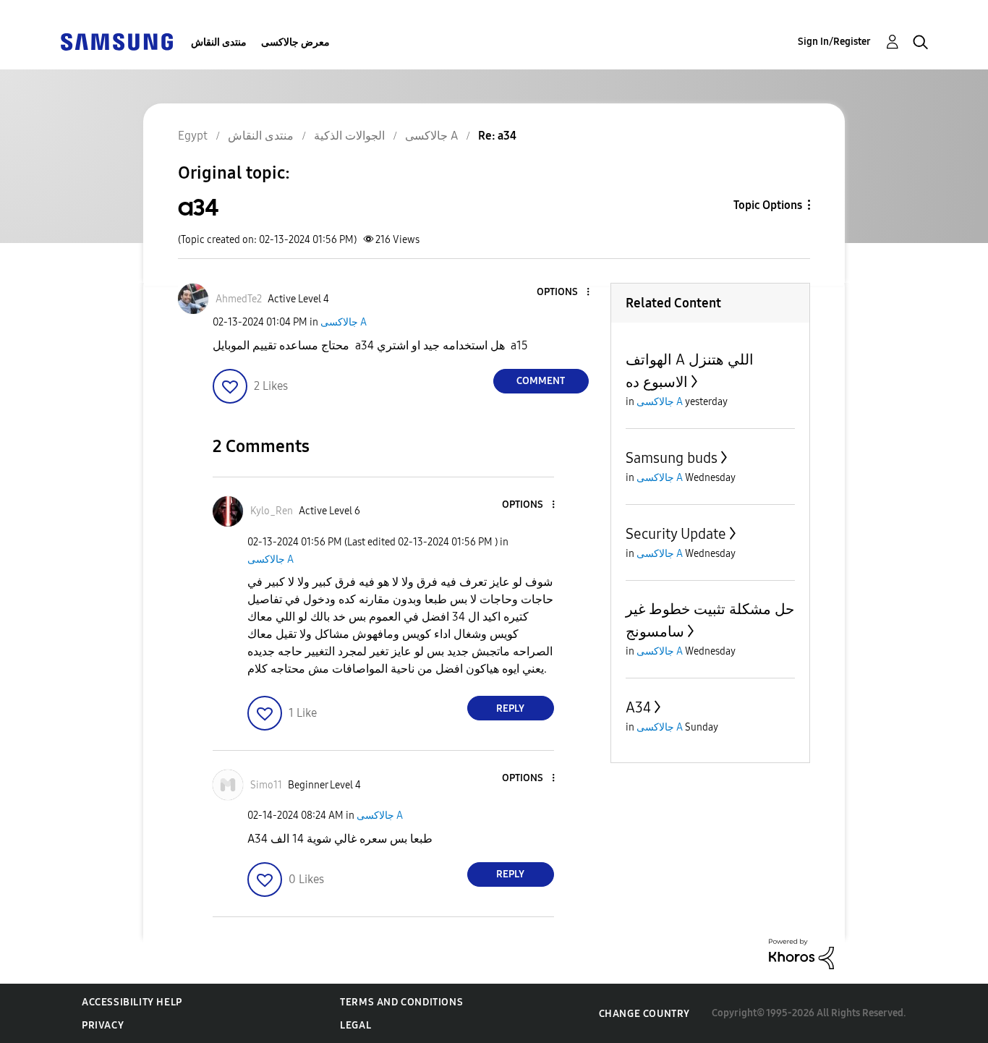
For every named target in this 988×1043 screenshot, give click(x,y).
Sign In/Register (834, 41)
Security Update (676, 533)
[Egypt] (116, 41)
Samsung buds (671, 458)
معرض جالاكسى (295, 42)
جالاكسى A (343, 322)
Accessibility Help (132, 1002)
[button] (563, 292)
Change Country (644, 1014)
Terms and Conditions (401, 1002)
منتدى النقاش (219, 42)
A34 (638, 707)
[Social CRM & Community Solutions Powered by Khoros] (801, 953)
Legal (355, 1025)
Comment (540, 381)
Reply (510, 708)
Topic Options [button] (767, 205)
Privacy (103, 1025)
